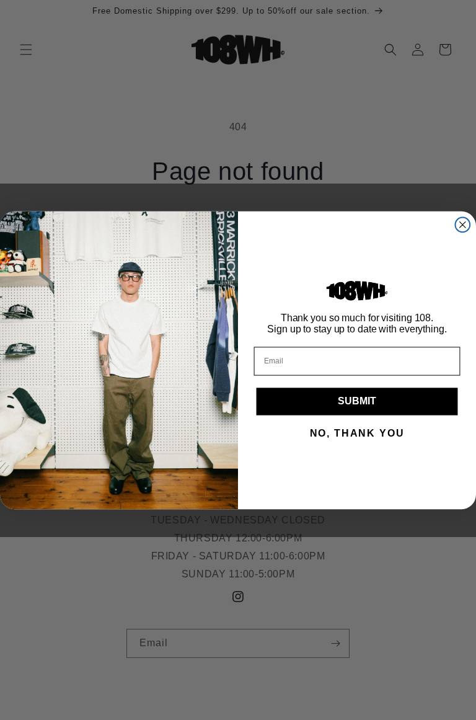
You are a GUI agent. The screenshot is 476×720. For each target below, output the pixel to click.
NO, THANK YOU (357, 433)
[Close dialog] (463, 224)
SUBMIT (357, 401)
